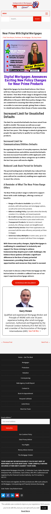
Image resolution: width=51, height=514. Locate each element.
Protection (25, 368)
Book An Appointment (25, 393)
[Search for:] (21, 19)
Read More (25, 511)
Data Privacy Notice (25, 440)
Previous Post (6, 342)
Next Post (46, 342)
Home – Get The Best (25, 357)
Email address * (6, 417)
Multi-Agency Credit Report (25, 383)
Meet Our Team (25, 409)
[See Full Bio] (40, 331)
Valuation (25, 373)
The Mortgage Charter (25, 455)
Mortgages (25, 362)
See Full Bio (34, 331)
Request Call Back (25, 399)
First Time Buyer (8, 37)
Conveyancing (25, 378)
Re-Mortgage (26, 37)
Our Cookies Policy (25, 434)
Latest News (25, 404)
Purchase (18, 37)
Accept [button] (44, 508)
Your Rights (25, 445)
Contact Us (25, 388)
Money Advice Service (25, 450)
